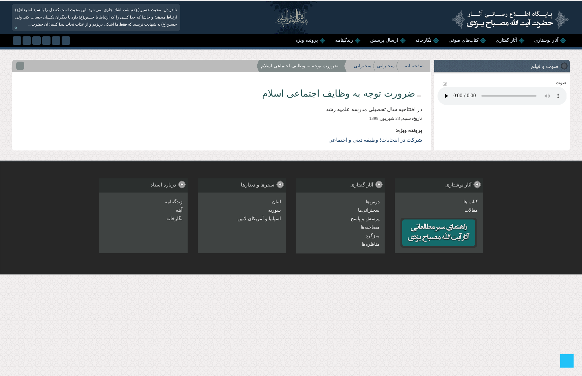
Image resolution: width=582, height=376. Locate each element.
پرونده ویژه (306, 40)
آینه (179, 210)
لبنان (276, 201)
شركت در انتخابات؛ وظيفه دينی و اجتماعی (375, 140)
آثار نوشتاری (546, 40)
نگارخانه (423, 40)
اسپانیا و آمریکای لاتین (259, 218)
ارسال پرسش (384, 40)
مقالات (471, 210)
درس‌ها (373, 201)
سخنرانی (386, 65)
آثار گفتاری (506, 40)
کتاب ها (470, 201)
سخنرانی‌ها (369, 210)
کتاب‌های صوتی (464, 40)
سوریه (274, 210)
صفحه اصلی (412, 65)
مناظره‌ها (371, 244)
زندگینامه (344, 40)
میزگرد (373, 235)
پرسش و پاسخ (365, 218)
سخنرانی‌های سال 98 (359, 65)
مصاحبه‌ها (370, 227)
